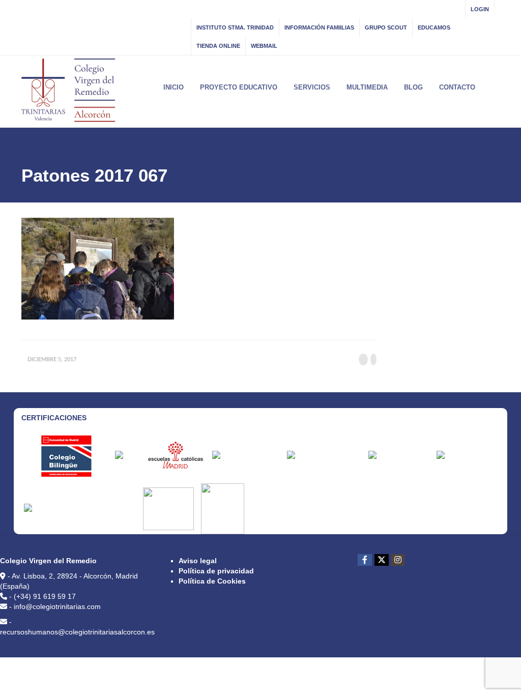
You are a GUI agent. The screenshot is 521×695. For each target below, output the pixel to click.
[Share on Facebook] (363, 359)
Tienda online (218, 46)
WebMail (264, 46)
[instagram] (397, 560)
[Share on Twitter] (373, 359)
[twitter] (381, 560)
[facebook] (365, 560)
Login (480, 9)
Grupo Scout (386, 27)
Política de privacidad (216, 571)
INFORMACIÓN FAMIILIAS (319, 27)
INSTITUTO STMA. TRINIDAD (235, 27)
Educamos (434, 27)
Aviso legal (198, 561)
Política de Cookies (212, 581)
